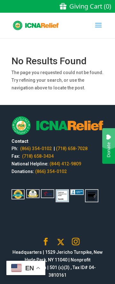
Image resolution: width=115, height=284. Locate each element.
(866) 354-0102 (36, 148)
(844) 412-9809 (65, 163)
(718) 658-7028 (72, 148)
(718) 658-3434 (38, 156)
